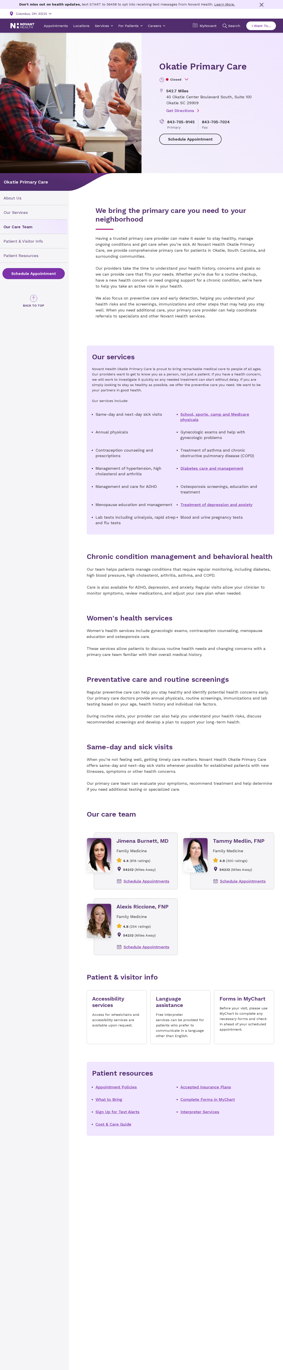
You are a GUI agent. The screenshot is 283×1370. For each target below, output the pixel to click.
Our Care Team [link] (18, 226)
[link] (33, 273)
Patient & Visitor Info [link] (23, 241)
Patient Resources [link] (21, 255)
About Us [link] (12, 198)
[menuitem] (33, 198)
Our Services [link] (16, 212)
